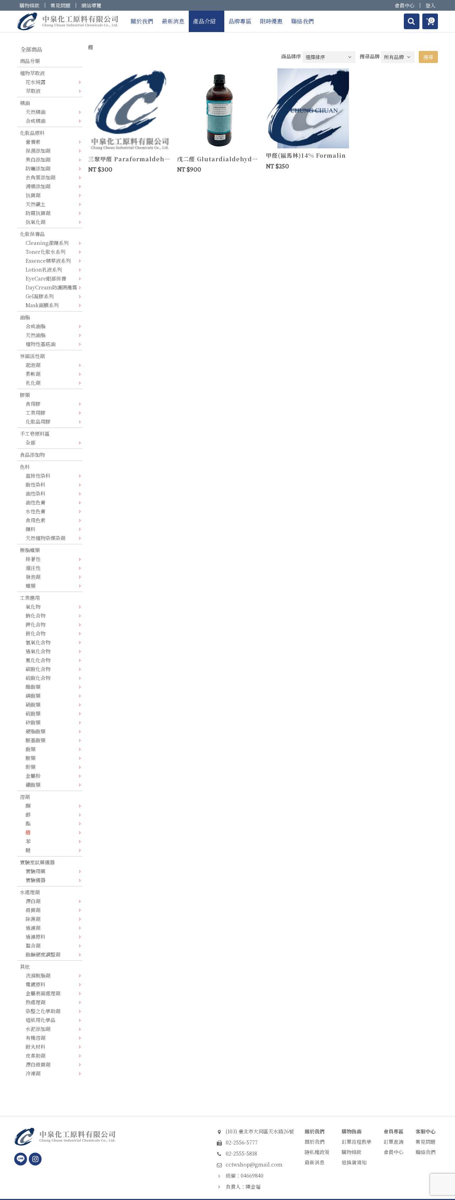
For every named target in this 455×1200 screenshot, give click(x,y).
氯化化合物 (38, 660)
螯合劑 (33, 945)
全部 (31, 442)
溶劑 (25, 796)
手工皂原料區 (35, 433)
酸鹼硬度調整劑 (43, 954)
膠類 (25, 394)
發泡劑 (33, 576)
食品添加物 (32, 454)
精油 (25, 102)
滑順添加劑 (38, 186)
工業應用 (30, 597)
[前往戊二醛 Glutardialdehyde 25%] (219, 109)
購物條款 (29, 5)
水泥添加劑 (38, 1028)
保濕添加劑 (38, 150)
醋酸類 (33, 686)
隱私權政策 (317, 1152)
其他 (25, 966)
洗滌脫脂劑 (38, 975)
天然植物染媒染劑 (45, 537)
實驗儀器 (36, 880)
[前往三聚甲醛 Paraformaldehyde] (130, 109)
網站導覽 (91, 5)
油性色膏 (36, 502)
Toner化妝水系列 (45, 251)
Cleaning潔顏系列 (47, 242)
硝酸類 (33, 704)
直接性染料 (38, 475)
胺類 (31, 757)
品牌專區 (240, 21)
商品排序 (291, 56)
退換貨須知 (354, 1162)
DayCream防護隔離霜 (51, 287)
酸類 (31, 749)
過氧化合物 (38, 651)
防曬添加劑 (38, 168)
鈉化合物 (36, 615)
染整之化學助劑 (43, 1011)
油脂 (25, 317)
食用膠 (33, 403)
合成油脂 (36, 326)
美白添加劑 (38, 159)
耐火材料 (36, 1046)
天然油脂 (36, 335)
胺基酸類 (36, 740)
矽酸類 (33, 722)
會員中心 (404, 5)
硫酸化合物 (38, 677)
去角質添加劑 (40, 177)
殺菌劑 (33, 909)
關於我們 (141, 21)
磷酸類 (33, 695)
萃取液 (33, 90)
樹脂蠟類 (30, 550)
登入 (430, 5)
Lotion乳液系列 (44, 269)
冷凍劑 (33, 1073)
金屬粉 (33, 775)
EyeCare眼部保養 (46, 278)
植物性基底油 (40, 343)
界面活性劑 (32, 356)
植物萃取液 (32, 73)
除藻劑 (33, 918)
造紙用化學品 (40, 1019)
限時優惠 (271, 21)
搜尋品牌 (370, 56)
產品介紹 (204, 21)
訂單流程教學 (356, 1141)
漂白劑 (33, 901)
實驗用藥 (36, 871)
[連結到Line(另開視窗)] (20, 1159)
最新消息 (173, 21)
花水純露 (36, 81)
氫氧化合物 (38, 642)
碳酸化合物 (38, 668)
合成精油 (36, 120)
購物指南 (352, 1131)
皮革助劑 (36, 1055)
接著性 (33, 558)
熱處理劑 (36, 1002)
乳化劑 (33, 382)
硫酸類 (33, 713)
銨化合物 (36, 633)
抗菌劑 (33, 195)
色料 (25, 466)
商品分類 (30, 60)
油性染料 (36, 493)
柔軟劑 (33, 373)
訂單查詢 (393, 1141)
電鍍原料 (36, 984)
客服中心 (425, 1131)
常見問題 (60, 5)
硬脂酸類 (36, 731)
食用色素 (36, 520)
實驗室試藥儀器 (37, 862)
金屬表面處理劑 (43, 993)
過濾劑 (33, 927)
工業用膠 (36, 412)
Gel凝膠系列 (40, 296)
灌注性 (33, 567)
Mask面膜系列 (42, 305)
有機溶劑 (36, 1037)
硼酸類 (33, 784)
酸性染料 (36, 484)
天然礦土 (36, 204)
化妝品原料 (32, 132)
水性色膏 (36, 511)
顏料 (31, 529)
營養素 (33, 141)
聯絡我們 (302, 21)
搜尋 (428, 57)
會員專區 (393, 1131)
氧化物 (33, 606)
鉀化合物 (36, 624)
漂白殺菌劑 (38, 1064)
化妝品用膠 (38, 421)
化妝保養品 (32, 233)
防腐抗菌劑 (38, 212)
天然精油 (36, 111)
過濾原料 (36, 936)
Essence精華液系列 (48, 260)
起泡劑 (33, 364)
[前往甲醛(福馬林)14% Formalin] (307, 107)
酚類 (31, 766)
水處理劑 (30, 892)
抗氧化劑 (36, 221)
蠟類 (31, 585)
